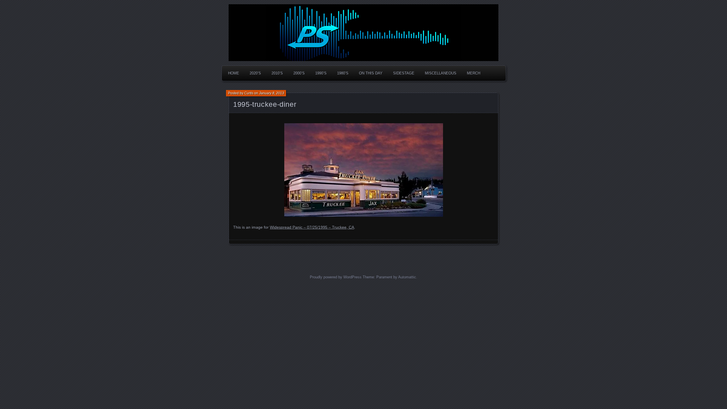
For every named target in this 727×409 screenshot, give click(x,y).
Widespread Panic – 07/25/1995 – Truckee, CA (312, 227)
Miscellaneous (440, 73)
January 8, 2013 (271, 93)
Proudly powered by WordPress (336, 277)
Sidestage (403, 73)
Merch (473, 73)
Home (233, 73)
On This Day (371, 73)
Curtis (248, 93)
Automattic (407, 277)
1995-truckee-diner (264, 104)
